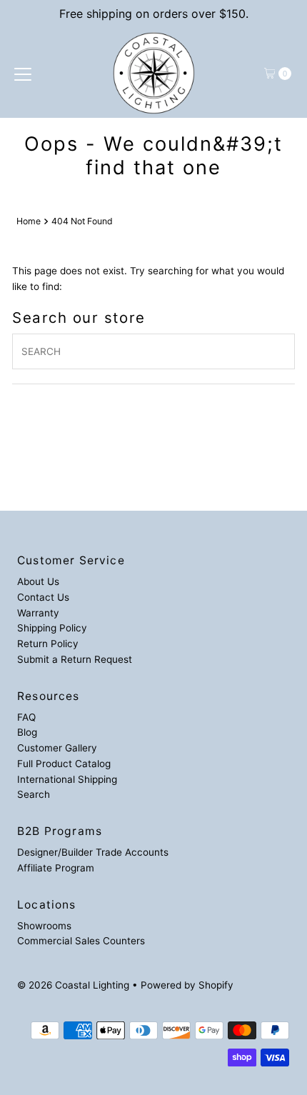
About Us (38, 581)
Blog (27, 732)
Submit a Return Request (74, 659)
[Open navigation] (23, 73)
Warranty (38, 613)
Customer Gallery (57, 748)
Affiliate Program (55, 868)
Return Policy (48, 643)
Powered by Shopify (187, 985)
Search (33, 794)
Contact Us (43, 597)
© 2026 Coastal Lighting (73, 985)
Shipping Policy (52, 628)
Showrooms (44, 925)
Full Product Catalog (64, 763)
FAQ (26, 717)
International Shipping (67, 779)
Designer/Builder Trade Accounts (92, 852)
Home (28, 221)
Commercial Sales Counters (81, 940)
